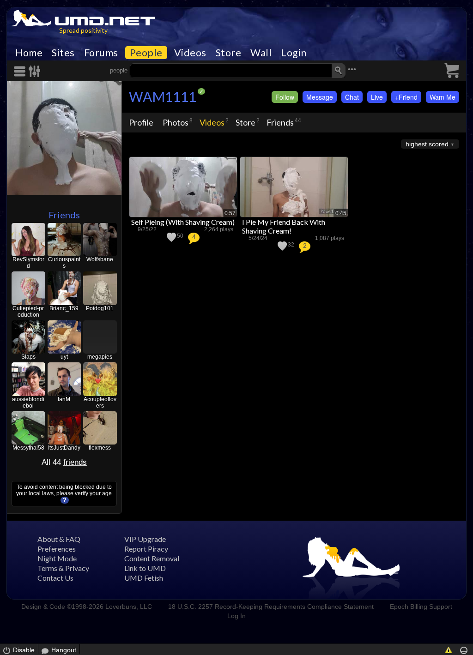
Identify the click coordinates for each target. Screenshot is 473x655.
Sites (63, 53)
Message (319, 97)
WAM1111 (162, 96)
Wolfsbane (99, 259)
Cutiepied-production (28, 311)
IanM (64, 399)
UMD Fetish (143, 577)
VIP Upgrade (145, 539)
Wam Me (442, 97)
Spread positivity (83, 30)
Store (229, 53)
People (146, 53)
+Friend (406, 97)
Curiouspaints (64, 262)
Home (28, 53)
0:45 (340, 213)
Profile (141, 122)
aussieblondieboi (28, 402)
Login (294, 53)
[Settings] (35, 71)
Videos (190, 53)
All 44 (64, 462)
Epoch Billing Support (421, 606)
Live (377, 97)
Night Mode (57, 558)
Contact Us (55, 577)
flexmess (100, 448)
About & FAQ (58, 539)
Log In (236, 615)
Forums (101, 53)
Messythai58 (28, 448)
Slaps (28, 357)
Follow (284, 97)
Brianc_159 (64, 308)
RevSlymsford (28, 262)
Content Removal (151, 558)
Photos (175, 122)
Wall (261, 53)
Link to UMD (145, 568)
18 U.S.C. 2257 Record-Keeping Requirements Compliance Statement (271, 606)
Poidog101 (100, 308)
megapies (99, 357)
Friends (64, 214)
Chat (352, 97)
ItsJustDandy (64, 448)
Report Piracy (146, 548)
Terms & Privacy (63, 568)
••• (352, 69)
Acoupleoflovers (100, 402)
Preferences (56, 548)
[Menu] (21, 71)
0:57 (230, 213)
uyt (64, 357)
